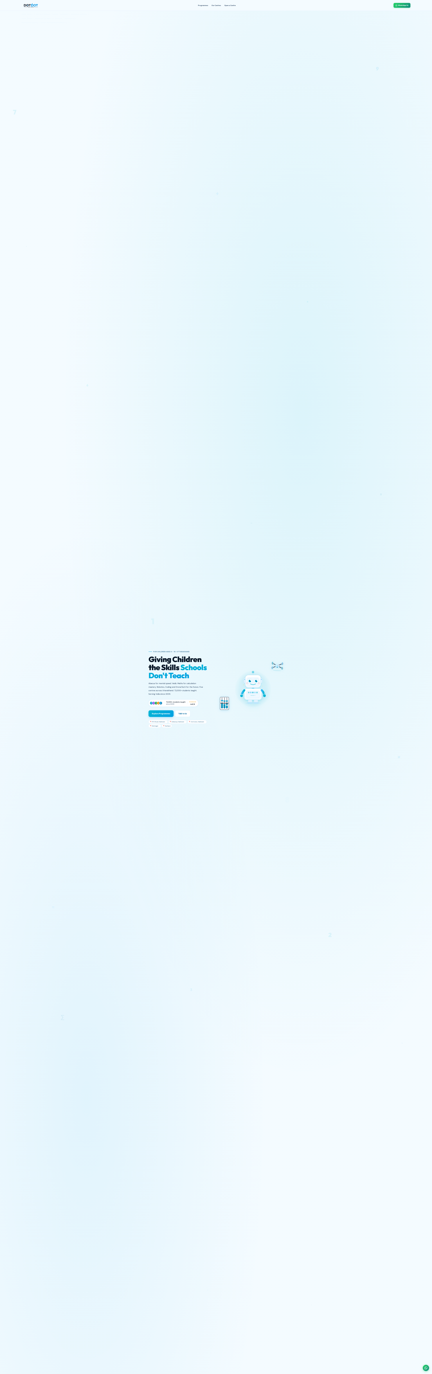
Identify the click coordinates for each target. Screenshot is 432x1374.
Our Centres (216, 5)
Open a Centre (230, 5)
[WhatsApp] (426, 1368)
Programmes (203, 5)
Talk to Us (182, 713)
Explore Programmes (161, 713)
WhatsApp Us (403, 5)
